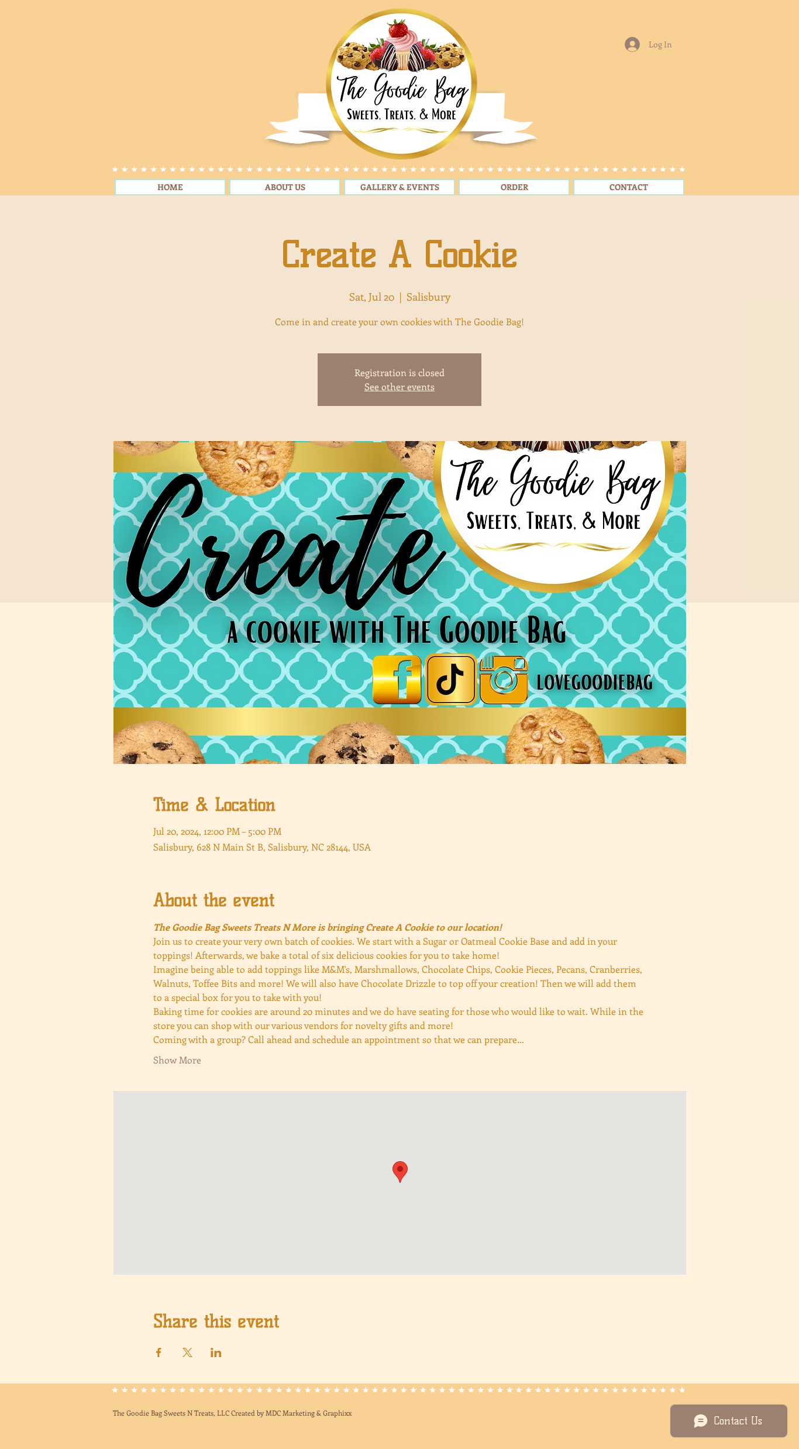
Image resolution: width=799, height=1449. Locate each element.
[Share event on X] (187, 1352)
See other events (399, 386)
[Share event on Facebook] (158, 1352)
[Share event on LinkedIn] (216, 1352)
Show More (177, 1060)
